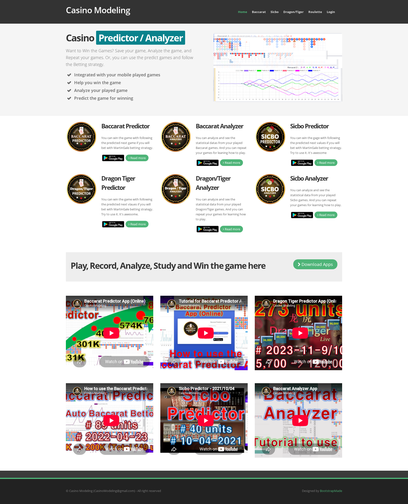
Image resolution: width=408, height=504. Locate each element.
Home (242, 12)
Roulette (315, 12)
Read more (138, 158)
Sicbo (275, 12)
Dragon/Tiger (293, 12)
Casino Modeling (98, 10)
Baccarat (259, 12)
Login (331, 12)
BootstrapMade (331, 491)
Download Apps (316, 264)
